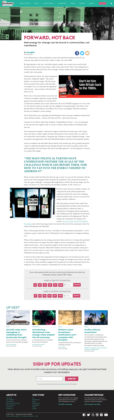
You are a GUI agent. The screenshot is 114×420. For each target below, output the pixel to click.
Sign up (72, 379)
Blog (37, 3)
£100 (60, 285)
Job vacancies (10, 405)
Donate (102, 3)
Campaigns (62, 3)
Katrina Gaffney (38, 344)
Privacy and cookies (27, 416)
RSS (36, 416)
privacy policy (64, 384)
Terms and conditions (13, 416)
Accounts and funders (13, 403)
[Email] (87, 53)
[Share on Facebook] (77, 53)
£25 (45, 285)
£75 (55, 285)
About (91, 3)
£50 (50, 285)
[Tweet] (82, 53)
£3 (35, 296)
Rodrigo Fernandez (91, 349)
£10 (40, 285)
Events (82, 3)
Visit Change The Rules (92, 404)
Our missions (10, 399)
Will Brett (30, 52)
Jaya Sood (61, 347)
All (33, 398)
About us (11, 395)
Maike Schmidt (102, 348)
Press (73, 3)
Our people (9, 401)
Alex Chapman (11, 344)
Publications (25, 3)
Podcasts (35, 326)
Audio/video (48, 3)
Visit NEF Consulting (65, 404)
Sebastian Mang (90, 348)
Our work (9, 398)
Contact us (9, 407)
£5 (35, 285)
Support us (9, 408)
